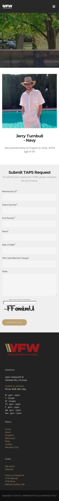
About (8, 432)
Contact (8, 444)
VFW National (11, 478)
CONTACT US (14, 322)
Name (5, 231)
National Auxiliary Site (15, 484)
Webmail (9, 469)
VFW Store (10, 481)
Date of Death (8, 244)
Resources (10, 438)
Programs (9, 435)
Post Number (8, 218)
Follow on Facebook (14, 475)
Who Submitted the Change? (15, 258)
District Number (9, 204)
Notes (5, 271)
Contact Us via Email (14, 386)
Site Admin (10, 466)
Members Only (12, 447)
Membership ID (9, 191)
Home (8, 429)
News (7, 441)
